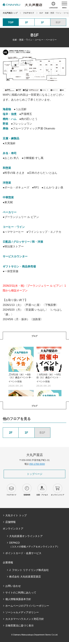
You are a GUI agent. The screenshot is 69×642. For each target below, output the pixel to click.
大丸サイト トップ (16, 515)
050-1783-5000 (37, 464)
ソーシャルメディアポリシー (22, 612)
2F (26, 22)
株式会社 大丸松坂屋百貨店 (25, 576)
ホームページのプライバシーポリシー (27, 605)
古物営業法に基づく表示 (19, 625)
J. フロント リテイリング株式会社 (29, 570)
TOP (10, 22)
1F (42, 22)
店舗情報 (10, 521)
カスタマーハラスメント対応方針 (24, 618)
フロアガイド (28, 13)
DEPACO (34, 544)
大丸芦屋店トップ (10, 13)
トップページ (34, 473)
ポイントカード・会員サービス (23, 553)
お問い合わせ (13, 585)
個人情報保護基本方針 (18, 599)
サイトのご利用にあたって (20, 592)
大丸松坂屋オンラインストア (26, 536)
